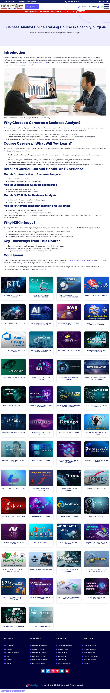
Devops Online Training (69, 433)
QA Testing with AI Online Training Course (69, 598)
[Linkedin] (103, 1)
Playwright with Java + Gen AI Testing (13, 570)
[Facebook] (99, 1)
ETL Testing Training (41, 460)
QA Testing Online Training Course (41, 598)
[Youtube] (57, 671)
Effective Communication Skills (13, 460)
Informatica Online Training (69, 489)
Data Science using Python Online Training (69, 406)
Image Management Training (41, 489)
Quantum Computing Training (96, 598)
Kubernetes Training (41, 516)
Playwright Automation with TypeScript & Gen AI (96, 543)
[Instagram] (52, 671)
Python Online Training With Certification (96, 570)
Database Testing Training (13, 433)
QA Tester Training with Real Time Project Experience (13, 599)
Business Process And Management (96, 351)
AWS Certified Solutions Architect (68, 323)
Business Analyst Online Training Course (34, 62)
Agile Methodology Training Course (41, 296)
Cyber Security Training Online (68, 378)
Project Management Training (69, 570)
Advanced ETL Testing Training (13, 296)
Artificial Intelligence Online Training (41, 323)
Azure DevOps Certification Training (13, 351)
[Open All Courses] (37, 6)
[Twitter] (107, 1)
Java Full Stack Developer (13, 516)
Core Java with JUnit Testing (41, 378)
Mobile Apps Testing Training (69, 543)
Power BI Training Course (41, 570)
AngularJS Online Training (96, 295)
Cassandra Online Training (13, 378)
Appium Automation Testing (13, 323)
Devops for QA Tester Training (41, 433)
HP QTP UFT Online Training (13, 489)
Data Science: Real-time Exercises (96, 406)
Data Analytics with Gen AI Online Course (96, 378)
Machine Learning (96, 516)
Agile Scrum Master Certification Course (69, 296)
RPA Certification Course (13, 626)
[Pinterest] (67, 671)
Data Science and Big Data (13, 405)
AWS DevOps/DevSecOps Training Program (97, 323)
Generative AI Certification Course (96, 460)
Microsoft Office (41, 542)
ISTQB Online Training (96, 489)
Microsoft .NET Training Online (13, 543)
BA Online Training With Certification (41, 351)
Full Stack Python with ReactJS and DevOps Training (69, 461)
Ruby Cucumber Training (41, 626)
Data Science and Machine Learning (41, 406)
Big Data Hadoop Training (69, 350)
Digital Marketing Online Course (96, 433)
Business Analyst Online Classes (80, 260)
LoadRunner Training (69, 516)
